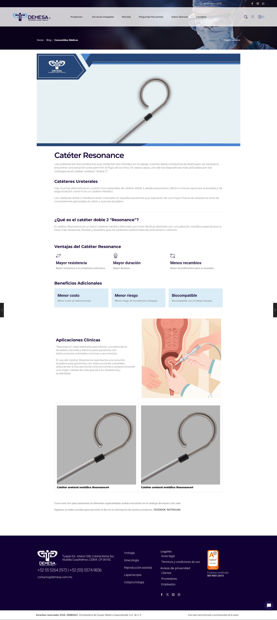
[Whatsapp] (263, 3)
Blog (48, 40)
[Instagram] (258, 3)
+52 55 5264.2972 (53, 570)
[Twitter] (167, 594)
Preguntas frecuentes (151, 16)
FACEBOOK (160, 509)
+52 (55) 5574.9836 (85, 570)
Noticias (126, 16)
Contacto (201, 16)
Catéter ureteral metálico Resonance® (83, 487)
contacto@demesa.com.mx (55, 577)
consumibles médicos (66, 40)
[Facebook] (252, 3)
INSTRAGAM (173, 509)
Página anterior (232, 40)
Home (40, 40)
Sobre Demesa (179, 16)
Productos (76, 16)
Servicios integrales (103, 16)
